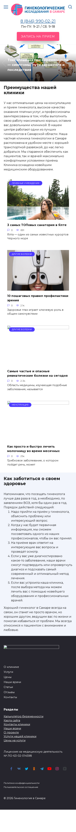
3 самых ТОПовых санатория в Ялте (37, 225)
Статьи (8, 687)
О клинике (11, 667)
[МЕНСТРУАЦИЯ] (38, 439)
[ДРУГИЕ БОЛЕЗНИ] (38, 288)
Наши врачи (12, 682)
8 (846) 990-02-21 (38, 21)
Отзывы (9, 692)
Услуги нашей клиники (20, 736)
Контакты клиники (17, 724)
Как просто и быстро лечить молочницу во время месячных (33, 449)
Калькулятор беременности (23, 716)
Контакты (10, 697)
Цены (7, 677)
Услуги (8, 672)
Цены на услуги (14, 740)
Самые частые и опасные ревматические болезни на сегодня (37, 373)
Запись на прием (38, 36)
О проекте (11, 732)
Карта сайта (12, 720)
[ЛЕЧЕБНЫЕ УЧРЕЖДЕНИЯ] (38, 217)
